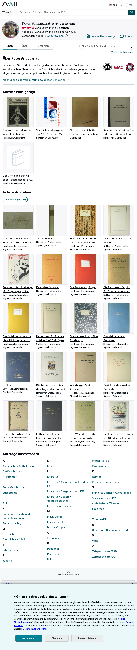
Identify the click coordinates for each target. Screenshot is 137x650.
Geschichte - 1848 (14, 539)
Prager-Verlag (100, 460)
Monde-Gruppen (57, 527)
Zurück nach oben (68, 574)
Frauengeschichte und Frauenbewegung (16, 516)
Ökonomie (53, 538)
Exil (5, 503)
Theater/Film (100, 519)
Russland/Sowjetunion (106, 482)
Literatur (52, 476)
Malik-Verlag (55, 516)
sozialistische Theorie (105, 503)
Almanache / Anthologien (18, 466)
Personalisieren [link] (87, 638)
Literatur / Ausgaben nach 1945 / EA (67, 484)
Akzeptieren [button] (28, 638)
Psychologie (99, 466)
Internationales (12, 550)
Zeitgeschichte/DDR (104, 556)
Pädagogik (53, 548)
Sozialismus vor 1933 (105, 498)
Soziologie (98, 508)
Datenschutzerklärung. (35, 628)
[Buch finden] (131, 12)
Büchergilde (10, 492)
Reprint (96, 476)
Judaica (7, 560)
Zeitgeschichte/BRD (104, 551)
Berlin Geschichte (13, 487)
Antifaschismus (12, 471)
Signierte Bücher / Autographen (111, 492)
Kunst (50, 466)
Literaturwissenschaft (61, 506)
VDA (47, 35)
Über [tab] (24, 45)
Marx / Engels (55, 522)
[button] (66, 35)
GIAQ (54, 35)
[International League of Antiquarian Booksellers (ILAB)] (129, 71)
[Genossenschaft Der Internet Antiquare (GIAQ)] (118, 71)
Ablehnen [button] (57, 638)
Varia (95, 540)
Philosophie (54, 554)
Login (122, 5)
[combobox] (73, 12)
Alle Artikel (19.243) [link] (15, 199)
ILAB (61, 35)
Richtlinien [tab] (42, 45)
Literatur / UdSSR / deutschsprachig (59, 498)
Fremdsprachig (12, 523)
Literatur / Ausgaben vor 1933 (65, 491)
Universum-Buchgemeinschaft (110, 530)
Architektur (10, 476)
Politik (51, 559)
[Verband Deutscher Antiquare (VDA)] (107, 71)
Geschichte (9, 534)
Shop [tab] (10, 45)
